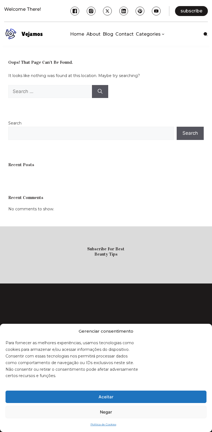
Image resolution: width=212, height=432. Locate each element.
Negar (106, 412)
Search (15, 123)
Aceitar (106, 396)
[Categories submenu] (163, 34)
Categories (148, 34)
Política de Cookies (103, 424)
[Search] (100, 91)
